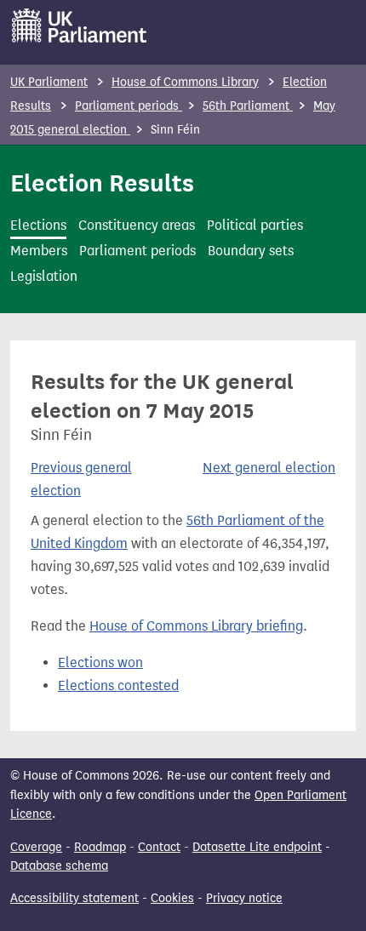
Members (38, 251)
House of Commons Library (185, 82)
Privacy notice (244, 898)
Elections (38, 225)
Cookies (172, 898)
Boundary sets (251, 251)
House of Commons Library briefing (196, 626)
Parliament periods (128, 106)
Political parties (255, 225)
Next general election (269, 468)
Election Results (102, 183)
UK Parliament (49, 82)
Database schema (59, 866)
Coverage (36, 847)
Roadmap (100, 847)
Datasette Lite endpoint (257, 847)
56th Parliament (248, 106)
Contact (159, 847)
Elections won (100, 662)
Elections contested (118, 685)
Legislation (43, 276)
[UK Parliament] (79, 25)
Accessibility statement (74, 898)
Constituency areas (136, 225)
